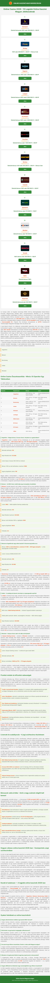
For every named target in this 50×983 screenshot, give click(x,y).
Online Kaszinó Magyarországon (25, 978)
